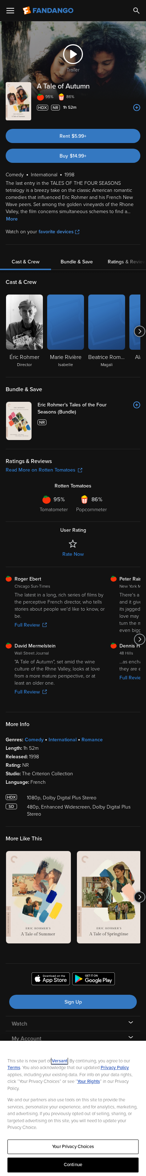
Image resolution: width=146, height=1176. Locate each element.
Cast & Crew (25, 262)
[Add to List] (136, 107)
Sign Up (73, 1002)
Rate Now (73, 554)
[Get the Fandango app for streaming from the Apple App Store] (50, 980)
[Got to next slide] (139, 331)
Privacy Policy (115, 1068)
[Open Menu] (10, 10)
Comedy (34, 740)
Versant (59, 1061)
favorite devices (56, 232)
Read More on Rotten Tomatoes (40, 470)
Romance (92, 740)
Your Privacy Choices (73, 1146)
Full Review (27, 625)
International (63, 740)
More (12, 219)
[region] (73, 1108)
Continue (73, 1165)
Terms (13, 1068)
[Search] (136, 11)
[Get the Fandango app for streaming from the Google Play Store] (93, 980)
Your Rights (88, 1081)
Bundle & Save (77, 262)
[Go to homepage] (48, 11)
